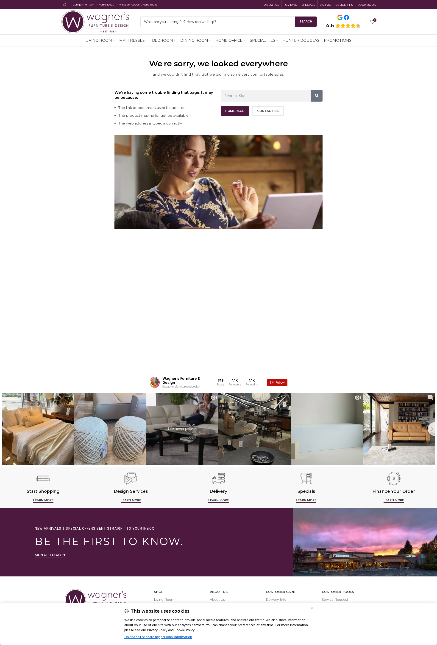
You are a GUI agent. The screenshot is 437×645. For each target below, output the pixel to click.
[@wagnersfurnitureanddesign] (155, 382)
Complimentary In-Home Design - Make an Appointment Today (115, 4)
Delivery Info (276, 600)
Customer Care (280, 592)
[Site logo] (95, 21)
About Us (219, 592)
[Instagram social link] (64, 4)
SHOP (159, 592)
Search (305, 21)
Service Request (335, 600)
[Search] (317, 96)
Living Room (164, 600)
